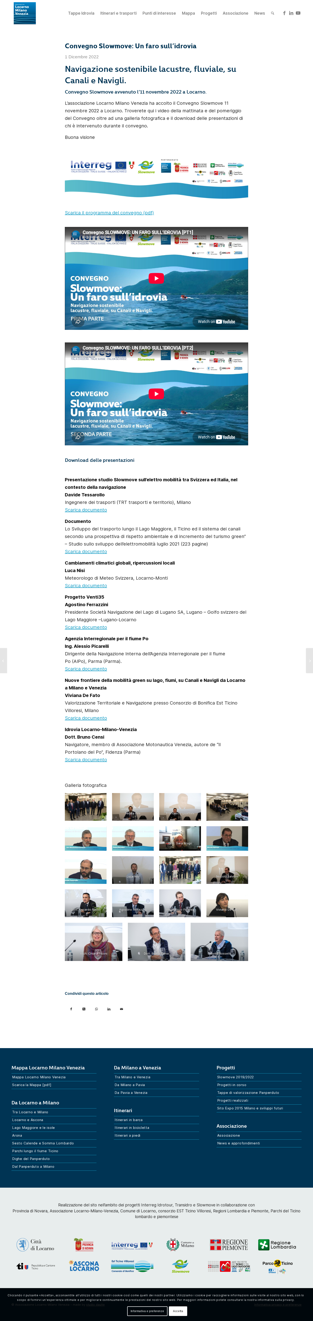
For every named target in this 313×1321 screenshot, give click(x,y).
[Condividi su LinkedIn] (109, 1007)
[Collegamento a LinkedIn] (291, 13)
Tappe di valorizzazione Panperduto (248, 1092)
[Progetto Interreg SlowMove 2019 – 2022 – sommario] (309, 660)
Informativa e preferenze (147, 1311)
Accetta (178, 1311)
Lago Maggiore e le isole (33, 1127)
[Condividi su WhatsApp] (96, 1007)
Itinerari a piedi (127, 1135)
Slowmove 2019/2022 (235, 1077)
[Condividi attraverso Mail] (121, 1007)
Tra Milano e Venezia (132, 1077)
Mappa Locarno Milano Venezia (39, 1077)
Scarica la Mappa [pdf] (32, 1085)
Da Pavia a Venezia (131, 1092)
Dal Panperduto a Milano (33, 1166)
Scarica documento (86, 510)
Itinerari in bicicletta (132, 1127)
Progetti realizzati (232, 1100)
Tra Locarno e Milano (30, 1112)
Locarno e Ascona (27, 1120)
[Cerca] (272, 13)
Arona (17, 1135)
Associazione (228, 1135)
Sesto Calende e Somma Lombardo (43, 1143)
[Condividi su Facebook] (71, 1007)
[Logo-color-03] (24, 13)
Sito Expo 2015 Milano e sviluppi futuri (250, 1108)
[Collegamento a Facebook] (284, 13)
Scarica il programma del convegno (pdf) (109, 212)
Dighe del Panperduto (31, 1159)
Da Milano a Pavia (130, 1085)
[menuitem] (81, 13)
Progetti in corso (232, 1085)
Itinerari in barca (129, 1120)
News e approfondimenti (238, 1143)
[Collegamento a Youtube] (298, 13)
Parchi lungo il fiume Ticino (35, 1151)
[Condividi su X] (83, 1007)
